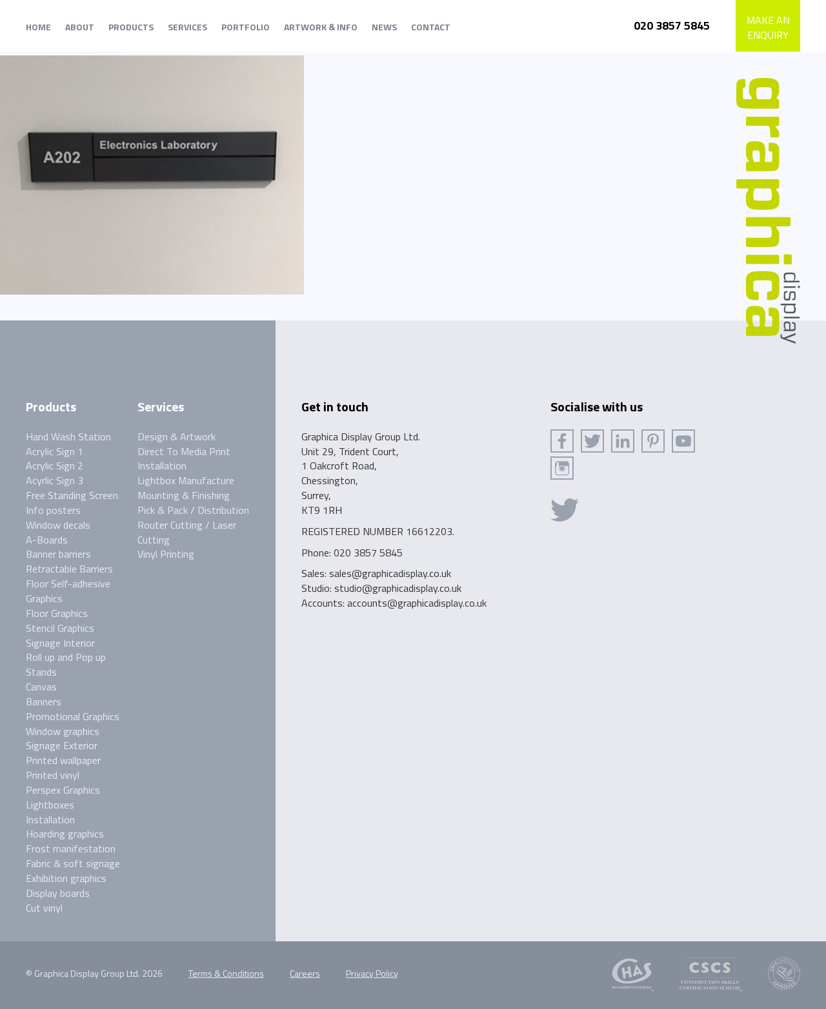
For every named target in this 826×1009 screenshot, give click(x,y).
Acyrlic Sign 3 (54, 480)
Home (38, 27)
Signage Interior (60, 643)
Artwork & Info (321, 27)
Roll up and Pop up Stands (66, 664)
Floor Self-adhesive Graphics (68, 591)
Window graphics (62, 731)
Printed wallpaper (63, 760)
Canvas (41, 686)
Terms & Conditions (226, 973)
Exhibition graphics (66, 878)
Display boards (58, 893)
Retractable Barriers (69, 568)
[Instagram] (562, 468)
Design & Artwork (176, 436)
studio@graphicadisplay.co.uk (397, 588)
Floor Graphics (57, 613)
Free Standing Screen (72, 495)
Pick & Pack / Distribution (193, 510)
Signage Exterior (61, 745)
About (79, 27)
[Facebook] (562, 441)
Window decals (58, 525)
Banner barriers (58, 554)
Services (187, 27)
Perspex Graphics (63, 790)
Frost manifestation (71, 848)
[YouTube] (683, 441)
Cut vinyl (44, 908)
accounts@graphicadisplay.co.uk (417, 603)
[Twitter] (592, 441)
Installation (50, 819)
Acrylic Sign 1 (54, 451)
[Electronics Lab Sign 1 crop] (152, 174)
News (384, 27)
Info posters (53, 510)
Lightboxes (50, 804)
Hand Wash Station (68, 436)
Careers (305, 973)
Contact (430, 27)
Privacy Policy (372, 973)
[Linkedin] (622, 441)
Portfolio (245, 27)
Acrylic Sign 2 (54, 465)
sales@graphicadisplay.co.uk (390, 573)
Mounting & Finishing (183, 495)
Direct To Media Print (183, 451)
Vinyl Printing (165, 554)
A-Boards (47, 539)
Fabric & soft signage (73, 863)
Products (131, 27)
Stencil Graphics (60, 628)
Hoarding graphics (65, 833)
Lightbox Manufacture (185, 480)
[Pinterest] (653, 441)
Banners (43, 701)
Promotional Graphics (72, 716)
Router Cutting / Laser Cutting (186, 532)
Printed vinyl (52, 775)
